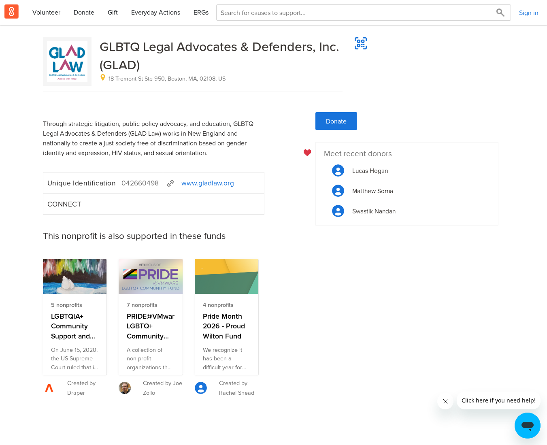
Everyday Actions (155, 12)
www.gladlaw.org (207, 183)
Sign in (528, 12)
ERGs (201, 12)
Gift (113, 12)
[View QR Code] (361, 43)
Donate (84, 12)
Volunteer (46, 12)
